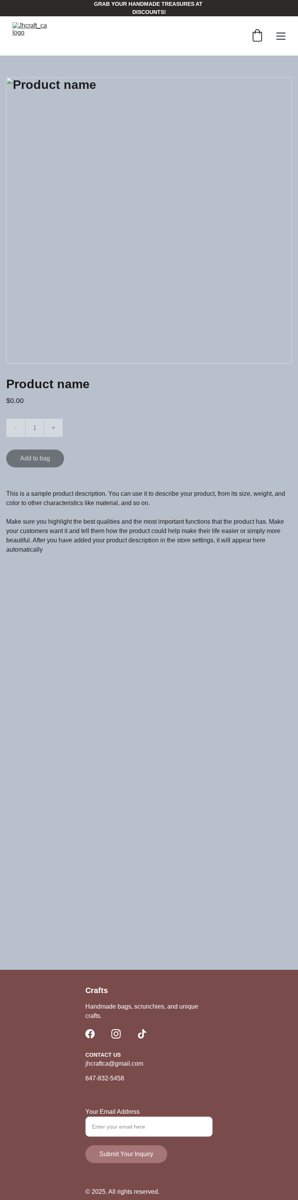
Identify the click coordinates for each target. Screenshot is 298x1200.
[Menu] (281, 36)
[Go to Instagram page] (116, 1033)
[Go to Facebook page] (90, 1033)
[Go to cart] (257, 36)
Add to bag (35, 458)
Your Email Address (112, 1111)
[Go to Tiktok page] (142, 1033)
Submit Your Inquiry (126, 1154)
